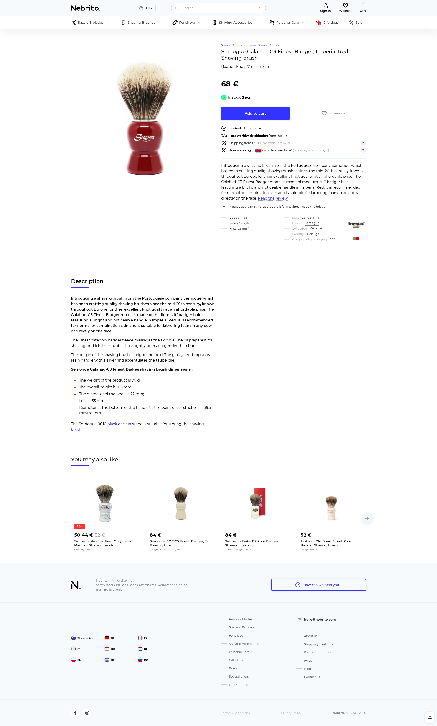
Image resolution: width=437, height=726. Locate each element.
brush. (76, 429)
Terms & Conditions (235, 713)
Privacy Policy (291, 713)
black (112, 424)
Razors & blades (240, 619)
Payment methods (318, 652)
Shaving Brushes (241, 627)
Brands (234, 668)
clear (127, 424)
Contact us (312, 677)
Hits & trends (238, 684)
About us (310, 636)
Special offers (239, 676)
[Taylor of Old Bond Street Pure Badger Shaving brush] (332, 503)
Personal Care (239, 652)
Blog (307, 668)
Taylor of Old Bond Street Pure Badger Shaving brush (326, 543)
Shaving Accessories (244, 643)
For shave (236, 635)
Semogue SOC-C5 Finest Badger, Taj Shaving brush (179, 543)
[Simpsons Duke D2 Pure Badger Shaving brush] (256, 503)
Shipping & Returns (318, 644)
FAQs (308, 660)
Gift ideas (236, 660)
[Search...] (259, 8)
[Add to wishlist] (133, 533)
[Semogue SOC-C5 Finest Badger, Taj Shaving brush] (181, 503)
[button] (367, 518)
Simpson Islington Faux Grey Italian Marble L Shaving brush (103, 543)
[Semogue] (356, 224)
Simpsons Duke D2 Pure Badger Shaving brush (251, 543)
